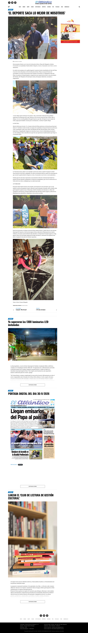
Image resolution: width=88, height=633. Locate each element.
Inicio (20, 6)
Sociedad (49, 6)
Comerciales (66, 6)
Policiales (57, 6)
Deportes (44, 6)
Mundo (24, 6)
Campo (28, 6)
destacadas (25, 305)
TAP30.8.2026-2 (14, 464)
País (53, 6)
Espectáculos (37, 6)
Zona (62, 6)
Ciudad (32, 6)
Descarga (20, 464)
